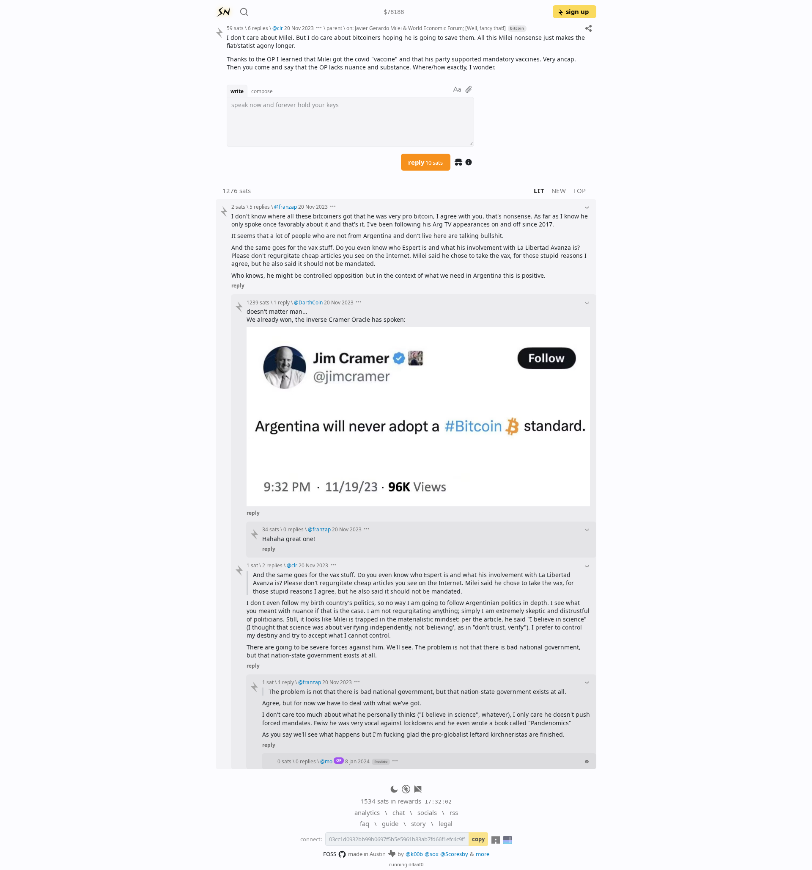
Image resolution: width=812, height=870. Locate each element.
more (482, 854)
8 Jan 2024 (357, 761)
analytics (367, 812)
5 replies (260, 206)
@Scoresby (454, 854)
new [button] (558, 190)
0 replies (293, 529)
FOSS (329, 854)
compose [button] (262, 91)
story (418, 823)
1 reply (282, 302)
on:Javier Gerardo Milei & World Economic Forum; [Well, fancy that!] (426, 28)
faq (364, 823)
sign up (577, 11)
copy (478, 839)
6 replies (258, 28)
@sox (432, 854)
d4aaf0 (416, 864)
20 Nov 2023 (299, 28)
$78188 (394, 11)
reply (425, 162)
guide (390, 823)
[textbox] (408, 52)
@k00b (414, 854)
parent (334, 28)
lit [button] (539, 190)
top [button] (579, 190)
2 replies (272, 565)
